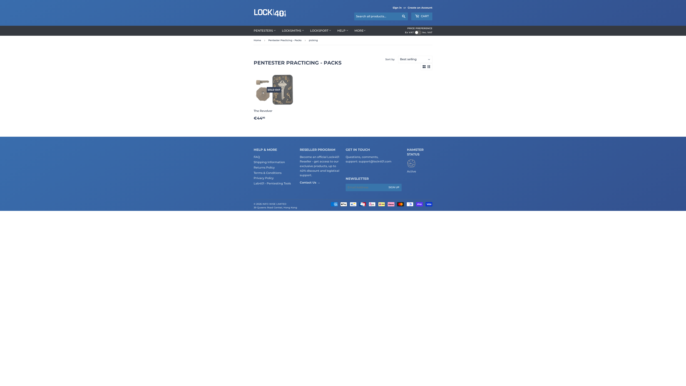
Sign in (397, 7)
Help (341, 30)
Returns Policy (264, 167)
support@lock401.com (375, 161)
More (359, 30)
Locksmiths (292, 30)
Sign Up (394, 187)
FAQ (257, 157)
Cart (424, 16)
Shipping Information (269, 162)
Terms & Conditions (268, 173)
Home (257, 40)
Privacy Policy (264, 178)
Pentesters (264, 30)
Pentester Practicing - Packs (285, 40)
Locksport (319, 30)
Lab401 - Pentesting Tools (272, 183)
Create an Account (420, 7)
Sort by (390, 59)
